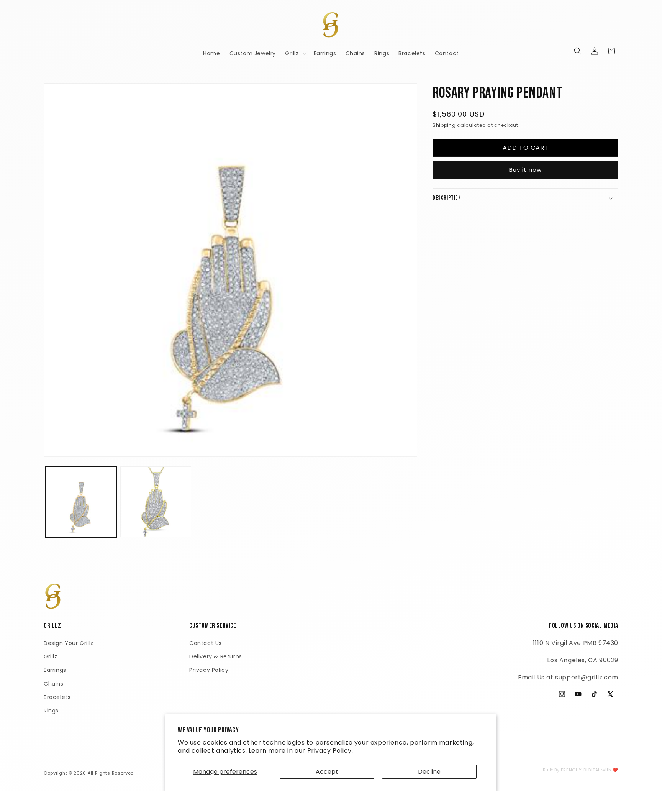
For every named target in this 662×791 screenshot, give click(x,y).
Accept (327, 771)
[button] (294, 53)
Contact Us (205, 643)
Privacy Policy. (330, 750)
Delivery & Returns (215, 656)
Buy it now (525, 170)
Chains (54, 684)
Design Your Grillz (68, 643)
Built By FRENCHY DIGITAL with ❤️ (580, 770)
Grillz (50, 656)
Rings (51, 710)
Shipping (444, 125)
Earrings (55, 670)
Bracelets (57, 697)
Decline (429, 771)
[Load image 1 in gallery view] (81, 501)
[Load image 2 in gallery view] (155, 501)
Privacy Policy (208, 670)
